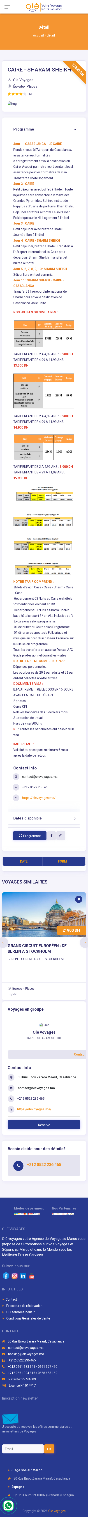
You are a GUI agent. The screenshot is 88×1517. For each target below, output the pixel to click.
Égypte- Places (24, 86)
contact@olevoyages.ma (40, 776)
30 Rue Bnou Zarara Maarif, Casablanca (46, 1077)
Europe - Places (23, 988)
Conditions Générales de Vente (28, 1318)
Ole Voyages (22, 80)
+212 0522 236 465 (22, 1360)
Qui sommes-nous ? (20, 1312)
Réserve (44, 1125)
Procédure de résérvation (24, 1306)
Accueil (38, 35)
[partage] (51, 835)
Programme (23, 129)
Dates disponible (27, 818)
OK (49, 1449)
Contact (11, 1299)
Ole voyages (57, 1511)
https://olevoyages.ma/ (39, 798)
